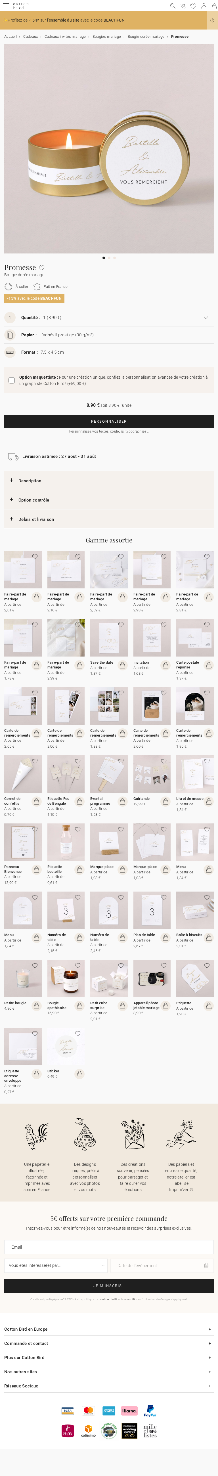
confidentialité (108, 1299)
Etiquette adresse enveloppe (13, 1076)
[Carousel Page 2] (109, 258)
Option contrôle (33, 500)
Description (29, 480)
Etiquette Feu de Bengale (58, 801)
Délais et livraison (36, 519)
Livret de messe (190, 798)
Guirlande (141, 798)
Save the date (101, 662)
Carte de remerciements (17, 732)
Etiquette (183, 1003)
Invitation (141, 662)
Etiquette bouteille (54, 869)
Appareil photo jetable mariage (146, 1005)
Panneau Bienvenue (13, 869)
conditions (132, 1299)
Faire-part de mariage (15, 596)
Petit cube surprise (98, 1005)
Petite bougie (15, 1003)
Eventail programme (100, 801)
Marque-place (102, 867)
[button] (212, 20)
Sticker (53, 1071)
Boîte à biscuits (189, 935)
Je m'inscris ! (109, 1286)
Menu (181, 867)
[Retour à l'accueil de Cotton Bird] (21, 8)
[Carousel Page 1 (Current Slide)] (103, 258)
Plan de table (144, 935)
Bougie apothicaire (56, 1005)
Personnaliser (109, 421)
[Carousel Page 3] (114, 258)
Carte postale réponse (187, 664)
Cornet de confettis (12, 801)
